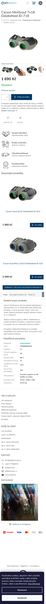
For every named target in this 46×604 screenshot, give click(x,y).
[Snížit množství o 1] (10, 98)
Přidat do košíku (23, 97)
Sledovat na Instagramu (21, 524)
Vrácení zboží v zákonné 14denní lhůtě (15, 416)
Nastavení (22, 590)
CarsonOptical (10, 475)
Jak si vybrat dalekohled (10, 449)
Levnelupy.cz (34, 566)
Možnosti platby (7, 407)
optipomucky (10, 467)
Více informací (34, 583)
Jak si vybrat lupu (7, 445)
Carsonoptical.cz (13, 566)
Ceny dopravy (6, 404)
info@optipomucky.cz (13, 460)
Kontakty (4, 419)
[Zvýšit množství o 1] (10, 95)
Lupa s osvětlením (8, 435)
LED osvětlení (6, 431)
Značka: (9, 22)
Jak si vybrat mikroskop (10, 442)
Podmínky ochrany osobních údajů (14, 413)
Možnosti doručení (8, 90)
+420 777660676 (11, 464)
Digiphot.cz (24, 566)
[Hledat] (27, 3)
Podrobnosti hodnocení (31, 20)
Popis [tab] (5, 294)
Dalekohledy (25, 343)
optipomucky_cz (11, 471)
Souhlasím (22, 598)
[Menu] (40, 3)
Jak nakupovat (6, 400)
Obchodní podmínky (9, 410)
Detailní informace (8, 111)
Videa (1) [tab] (31, 294)
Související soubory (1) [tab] (17, 294)
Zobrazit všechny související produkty (23, 287)
